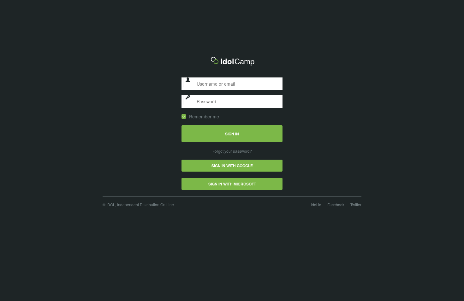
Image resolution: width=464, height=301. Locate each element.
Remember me (204, 116)
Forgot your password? (232, 151)
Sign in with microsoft (232, 184)
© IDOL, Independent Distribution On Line (138, 204)
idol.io (316, 204)
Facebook (335, 204)
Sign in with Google (232, 165)
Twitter (355, 204)
